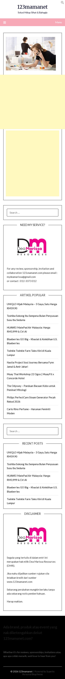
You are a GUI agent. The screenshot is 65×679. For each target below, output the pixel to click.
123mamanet (32, 7)
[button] (62, 3)
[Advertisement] (32, 102)
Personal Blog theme (32, 674)
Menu (58, 22)
